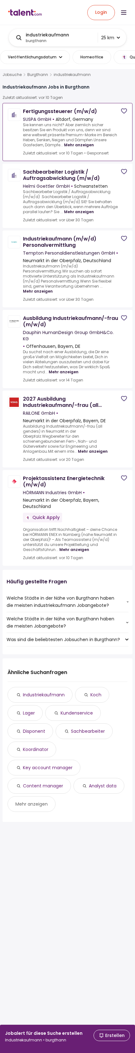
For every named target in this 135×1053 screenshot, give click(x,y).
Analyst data (102, 786)
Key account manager (48, 767)
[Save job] (124, 111)
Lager (29, 713)
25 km (107, 38)
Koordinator (35, 749)
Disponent (34, 731)
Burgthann (37, 75)
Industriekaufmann (44, 695)
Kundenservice (77, 713)
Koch (95, 695)
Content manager (43, 786)
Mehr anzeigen (79, 145)
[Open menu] (123, 12)
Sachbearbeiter (88, 731)
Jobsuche (12, 75)
